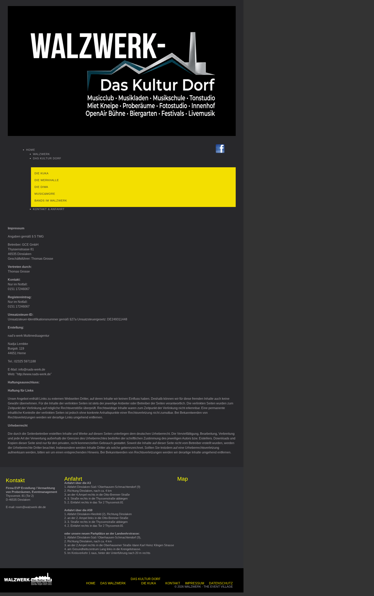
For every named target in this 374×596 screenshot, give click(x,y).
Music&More (44, 193)
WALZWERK (41, 154)
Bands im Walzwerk (50, 200)
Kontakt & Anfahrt (49, 209)
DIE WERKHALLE (46, 180)
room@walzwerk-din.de (31, 507)
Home (30, 149)
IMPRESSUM (194, 583)
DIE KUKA (41, 173)
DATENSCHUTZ (221, 583)
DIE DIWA (41, 186)
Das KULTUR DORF (47, 158)
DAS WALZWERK (113, 583)
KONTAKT (172, 583)
